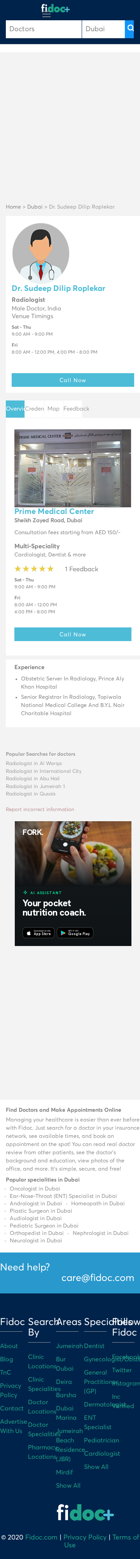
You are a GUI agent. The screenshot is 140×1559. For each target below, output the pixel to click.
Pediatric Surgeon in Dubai (44, 1226)
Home (13, 207)
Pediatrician (101, 1440)
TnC (5, 1372)
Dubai (35, 207)
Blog (6, 1359)
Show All (68, 1486)
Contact (12, 1408)
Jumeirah (69, 1346)
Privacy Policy (85, 1537)
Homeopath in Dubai (98, 1203)
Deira (64, 1382)
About (9, 1346)
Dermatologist (105, 1404)
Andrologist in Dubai (36, 1203)
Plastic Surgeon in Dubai (41, 1211)
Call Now (73, 380)
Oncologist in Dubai (35, 1189)
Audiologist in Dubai (36, 1218)
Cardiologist (102, 1454)
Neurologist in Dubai (36, 1241)
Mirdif (64, 1472)
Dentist (94, 1346)
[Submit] (129, 29)
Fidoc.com (41, 1537)
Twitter (122, 1370)
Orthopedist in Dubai (37, 1233)
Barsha (66, 1395)
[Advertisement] (70, 128)
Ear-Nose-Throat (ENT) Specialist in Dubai (63, 1196)
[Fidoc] (55, 8)
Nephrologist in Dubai (101, 1233)
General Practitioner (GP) (101, 1381)
